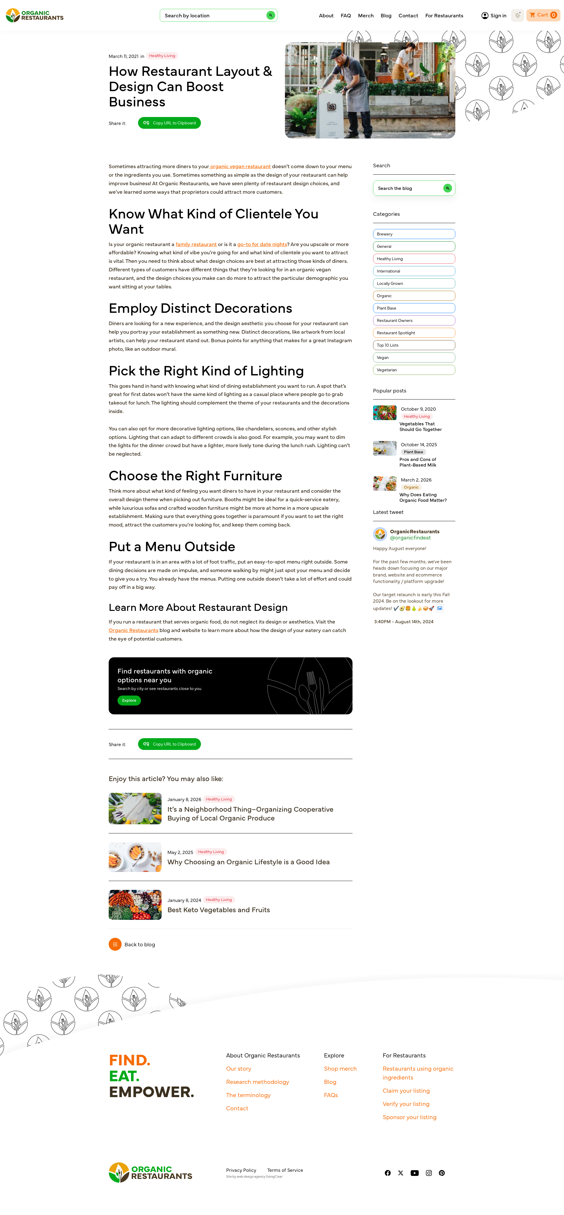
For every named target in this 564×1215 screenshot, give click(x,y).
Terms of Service (285, 1169)
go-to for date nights (262, 244)
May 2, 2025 (180, 852)
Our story (238, 1068)
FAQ (346, 15)
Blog (386, 15)
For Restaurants (444, 15)
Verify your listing (406, 1103)
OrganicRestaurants (415, 531)
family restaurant (196, 244)
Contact (408, 15)
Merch (366, 15)
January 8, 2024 (184, 900)
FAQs (331, 1095)
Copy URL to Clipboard (174, 123)
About (326, 15)
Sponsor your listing (410, 1117)
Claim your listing (406, 1090)
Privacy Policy (241, 1169)
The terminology (248, 1095)
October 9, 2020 (418, 408)
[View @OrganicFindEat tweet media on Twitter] (440, 608)
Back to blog (140, 944)
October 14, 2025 (419, 444)
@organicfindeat (410, 537)
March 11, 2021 (123, 56)
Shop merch (340, 1068)
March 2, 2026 (416, 479)
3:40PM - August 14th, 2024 (404, 621)
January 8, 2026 (184, 799)
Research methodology (257, 1081)
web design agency (251, 1176)
